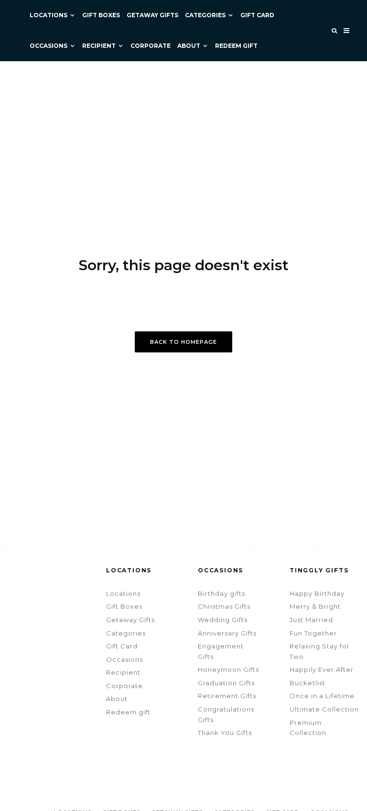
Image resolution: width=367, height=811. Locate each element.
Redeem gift (236, 45)
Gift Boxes (101, 15)
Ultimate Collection (324, 709)
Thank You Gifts (225, 732)
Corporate (150, 45)
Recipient (99, 45)
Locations (48, 15)
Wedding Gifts (223, 620)
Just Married (311, 620)
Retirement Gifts (227, 696)
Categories (205, 15)
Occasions (48, 45)
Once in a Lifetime (322, 696)
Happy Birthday (317, 593)
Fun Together (313, 633)
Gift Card (257, 15)
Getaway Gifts (152, 15)
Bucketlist (307, 683)
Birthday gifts (221, 593)
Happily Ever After (322, 669)
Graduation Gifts (226, 683)
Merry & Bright (315, 606)
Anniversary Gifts (227, 633)
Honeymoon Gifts (228, 669)
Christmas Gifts (224, 606)
